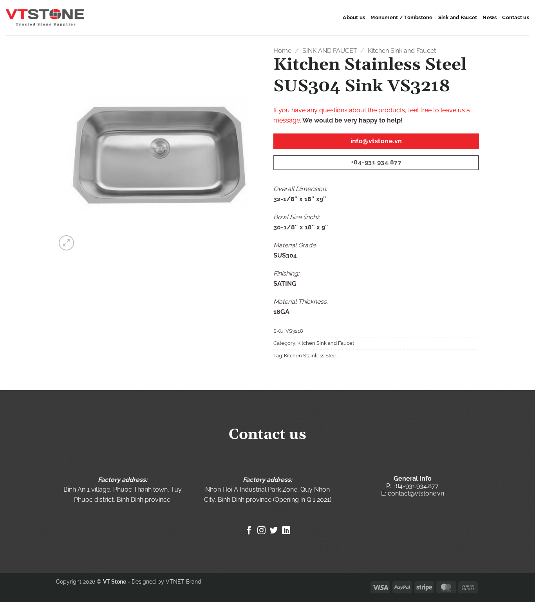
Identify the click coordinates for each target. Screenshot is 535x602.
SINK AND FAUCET (329, 50)
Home (282, 50)
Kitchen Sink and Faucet (402, 50)
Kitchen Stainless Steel (311, 356)
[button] (66, 243)
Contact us (515, 17)
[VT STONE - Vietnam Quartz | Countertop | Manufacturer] (45, 18)
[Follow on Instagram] (261, 530)
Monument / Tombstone (401, 17)
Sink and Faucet (457, 17)
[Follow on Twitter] (273, 530)
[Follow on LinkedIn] (286, 530)
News (490, 17)
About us (354, 17)
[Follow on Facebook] (249, 530)
